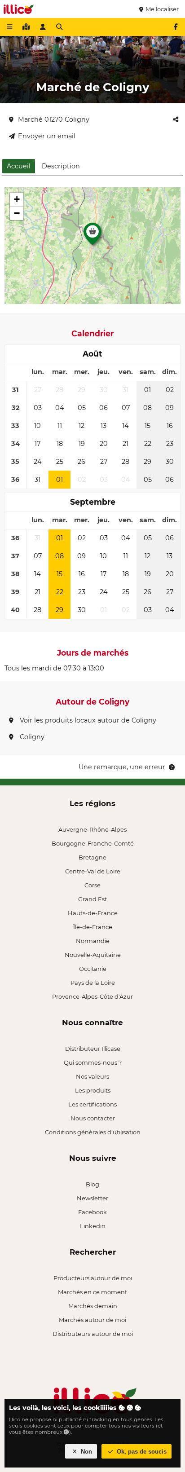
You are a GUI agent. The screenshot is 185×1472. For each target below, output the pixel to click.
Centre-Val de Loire (92, 871)
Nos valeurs (92, 1076)
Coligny (31, 737)
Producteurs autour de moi (92, 1278)
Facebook (92, 1212)
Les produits (92, 1090)
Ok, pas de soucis (141, 1451)
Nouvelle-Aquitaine (93, 954)
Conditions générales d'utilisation (93, 1132)
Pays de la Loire (92, 982)
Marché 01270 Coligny (53, 119)
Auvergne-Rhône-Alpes (92, 829)
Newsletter (92, 1198)
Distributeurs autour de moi (93, 1333)
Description (61, 166)
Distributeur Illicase (92, 1048)
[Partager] (175, 119)
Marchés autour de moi (92, 1319)
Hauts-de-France (93, 913)
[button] (92, 236)
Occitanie (92, 968)
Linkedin (93, 1226)
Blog (92, 1184)
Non (85, 1451)
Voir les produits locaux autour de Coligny (87, 720)
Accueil (19, 166)
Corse (92, 885)
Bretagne (92, 857)
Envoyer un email (46, 136)
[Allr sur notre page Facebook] (175, 27)
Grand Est (92, 899)
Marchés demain (92, 1305)
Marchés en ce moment (92, 1292)
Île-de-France (92, 926)
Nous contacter (92, 1118)
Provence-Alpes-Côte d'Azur (92, 996)
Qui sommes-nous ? (93, 1062)
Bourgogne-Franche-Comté (93, 843)
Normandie (93, 940)
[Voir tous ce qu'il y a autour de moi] (26, 27)
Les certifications (92, 1104)
